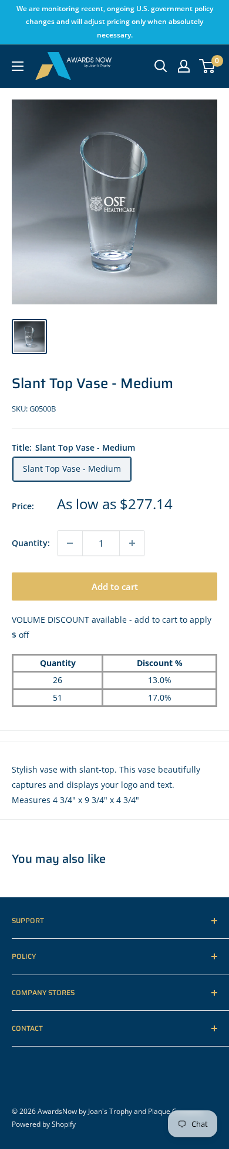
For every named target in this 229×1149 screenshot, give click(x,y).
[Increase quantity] (132, 543)
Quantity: (31, 542)
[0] (207, 66)
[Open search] (160, 66)
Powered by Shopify (44, 1124)
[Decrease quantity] (70, 543)
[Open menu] (17, 66)
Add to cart (115, 586)
